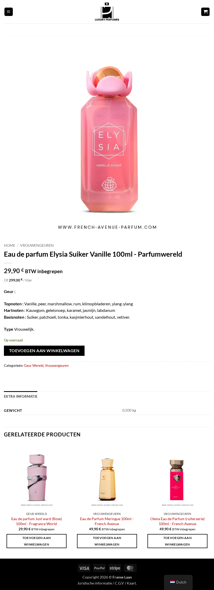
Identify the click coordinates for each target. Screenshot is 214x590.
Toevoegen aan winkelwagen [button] (36, 541)
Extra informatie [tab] (20, 396)
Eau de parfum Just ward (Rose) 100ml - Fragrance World (36, 521)
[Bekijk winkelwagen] (205, 12)
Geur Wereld (33, 365)
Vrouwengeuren (37, 245)
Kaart (131, 583)
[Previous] (4, 500)
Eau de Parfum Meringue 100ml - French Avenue (107, 521)
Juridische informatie (94, 583)
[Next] (210, 500)
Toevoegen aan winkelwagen (44, 350)
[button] (8, 12)
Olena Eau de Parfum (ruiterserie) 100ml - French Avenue (177, 521)
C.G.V (119, 583)
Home (9, 245)
